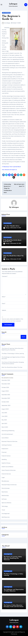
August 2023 (5, 409)
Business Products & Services (9, 441)
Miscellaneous (5, 481)
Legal (3, 477)
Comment (5, 276)
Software (4, 499)
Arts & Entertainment (7, 434)
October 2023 (5, 402)
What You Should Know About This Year (12, 367)
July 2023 (4, 412)
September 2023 (6, 405)
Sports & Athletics (6, 502)
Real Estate (5, 492)
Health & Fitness (6, 463)
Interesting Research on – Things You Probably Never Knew (8, 188)
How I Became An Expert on (9, 169)
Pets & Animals (6, 12)
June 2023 (4, 416)
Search (4, 332)
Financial (4, 452)
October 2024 (5, 387)
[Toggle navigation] (1, 4)
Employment (5, 448)
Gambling (4, 459)
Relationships (5, 495)
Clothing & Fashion (7, 445)
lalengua (8, 23)
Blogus (21, 632)
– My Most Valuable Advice (11, 226)
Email (3, 303)
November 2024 (6, 383)
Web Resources (6, 517)
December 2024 (6, 380)
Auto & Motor (5, 437)
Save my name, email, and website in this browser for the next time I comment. (12, 320)
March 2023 (5, 427)
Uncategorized (6, 513)
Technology (5, 506)
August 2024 (5, 391)
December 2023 (6, 394)
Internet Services (6, 474)
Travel (3, 510)
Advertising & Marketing (8, 430)
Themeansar (14, 634)
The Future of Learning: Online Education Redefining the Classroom (13, 558)
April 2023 (4, 423)
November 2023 (6, 398)
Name (4, 296)
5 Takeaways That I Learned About (11, 166)
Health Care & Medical (7, 466)
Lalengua (13, 4)
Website (4, 310)
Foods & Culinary (6, 456)
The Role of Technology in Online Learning (13, 353)
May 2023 (4, 420)
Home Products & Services (9, 470)
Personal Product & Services (9, 484)
